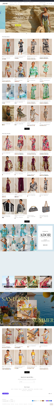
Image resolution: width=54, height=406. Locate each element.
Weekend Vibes (45, 289)
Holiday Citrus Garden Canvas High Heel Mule (33, 344)
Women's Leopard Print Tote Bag (44, 215)
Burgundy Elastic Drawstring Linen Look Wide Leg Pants (20, 194)
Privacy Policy (24, 390)
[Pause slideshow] (31, 33)
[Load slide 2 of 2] (26, 33)
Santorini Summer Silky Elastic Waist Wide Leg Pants (21, 345)
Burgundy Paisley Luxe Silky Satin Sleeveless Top (33, 173)
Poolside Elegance (20, 289)
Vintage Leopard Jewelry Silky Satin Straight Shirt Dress (33, 123)
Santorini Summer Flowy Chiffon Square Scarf (45, 344)
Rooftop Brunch (32, 289)
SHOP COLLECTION (27, 309)
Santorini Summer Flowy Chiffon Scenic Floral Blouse (20, 79)
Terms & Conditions (29, 390)
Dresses (33, 270)
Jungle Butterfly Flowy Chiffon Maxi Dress (20, 122)
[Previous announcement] (2, 1)
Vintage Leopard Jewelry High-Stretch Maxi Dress (45, 123)
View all (27, 128)
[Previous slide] (23, 33)
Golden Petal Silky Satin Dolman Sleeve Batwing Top (32, 56)
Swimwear (45, 270)
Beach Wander (7, 289)
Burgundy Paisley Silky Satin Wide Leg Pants (20, 172)
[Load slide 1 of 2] (25, 33)
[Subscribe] (34, 382)
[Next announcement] (52, 1)
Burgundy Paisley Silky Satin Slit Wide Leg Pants (45, 173)
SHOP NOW (27, 237)
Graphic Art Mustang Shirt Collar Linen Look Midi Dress (45, 79)
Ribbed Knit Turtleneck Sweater (6, 215)
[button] (16, 3)
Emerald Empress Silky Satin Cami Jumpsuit (7, 122)
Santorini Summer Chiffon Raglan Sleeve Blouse (7, 366)
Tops (7, 270)
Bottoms (20, 270)
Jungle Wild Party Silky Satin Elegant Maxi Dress (7, 56)
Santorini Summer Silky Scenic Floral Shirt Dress (7, 79)
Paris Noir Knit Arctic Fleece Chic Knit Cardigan (19, 215)
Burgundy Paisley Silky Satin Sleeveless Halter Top (8, 194)
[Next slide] (29, 33)
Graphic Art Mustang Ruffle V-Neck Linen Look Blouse (33, 79)
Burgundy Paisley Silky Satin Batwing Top (7, 172)
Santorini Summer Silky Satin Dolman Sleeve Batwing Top (8, 345)
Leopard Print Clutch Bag (30, 215)
